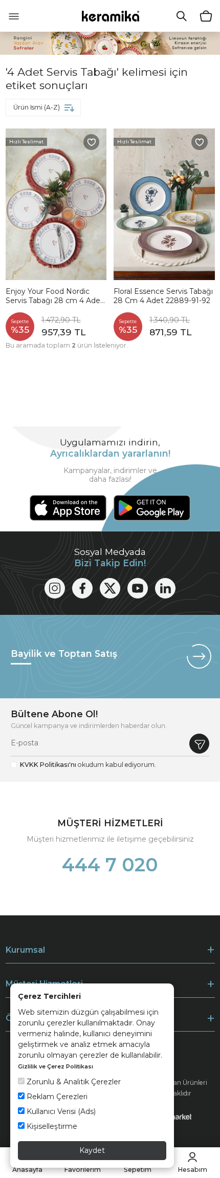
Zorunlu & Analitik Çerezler (73, 1081)
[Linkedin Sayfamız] (165, 588)
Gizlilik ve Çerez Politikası (55, 1066)
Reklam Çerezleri (56, 1096)
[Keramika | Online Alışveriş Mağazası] (110, 16)
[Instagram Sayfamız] (55, 588)
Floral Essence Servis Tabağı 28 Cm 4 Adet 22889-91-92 (163, 296)
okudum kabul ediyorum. (88, 764)
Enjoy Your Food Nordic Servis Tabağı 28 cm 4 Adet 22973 (54, 296)
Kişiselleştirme (51, 1126)
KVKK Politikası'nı (48, 764)
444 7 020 (110, 864)
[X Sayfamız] (110, 588)
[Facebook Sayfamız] (82, 588)
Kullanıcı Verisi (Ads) (60, 1111)
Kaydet (92, 1150)
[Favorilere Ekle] (91, 142)
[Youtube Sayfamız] (137, 588)
